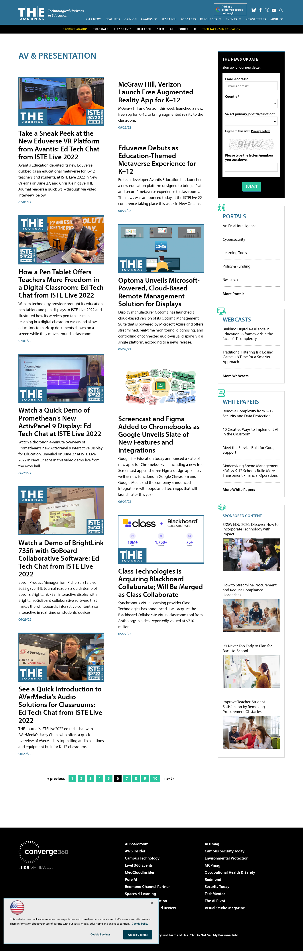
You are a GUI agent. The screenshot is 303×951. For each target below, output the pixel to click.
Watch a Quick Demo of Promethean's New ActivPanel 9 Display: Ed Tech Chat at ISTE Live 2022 (59, 421)
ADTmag (212, 843)
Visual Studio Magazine (225, 907)
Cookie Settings (100, 934)
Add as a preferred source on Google (232, 9)
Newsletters (256, 19)
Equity (183, 29)
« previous (56, 778)
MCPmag (212, 865)
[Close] (152, 903)
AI (171, 29)
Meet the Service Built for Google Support (250, 450)
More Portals (233, 293)
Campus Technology (142, 858)
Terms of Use (178, 935)
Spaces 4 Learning (140, 893)
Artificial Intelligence (239, 225)
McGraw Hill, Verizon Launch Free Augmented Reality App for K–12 (155, 91)
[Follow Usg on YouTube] (274, 10)
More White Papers (239, 489)
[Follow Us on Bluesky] (254, 10)
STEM (160, 29)
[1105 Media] (45, 892)
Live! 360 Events (139, 865)
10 (155, 778)
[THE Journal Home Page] (51, 13)
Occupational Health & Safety (230, 872)
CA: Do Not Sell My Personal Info (214, 935)
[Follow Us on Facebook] (260, 10)
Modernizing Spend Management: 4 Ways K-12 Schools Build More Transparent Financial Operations (251, 470)
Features (113, 19)
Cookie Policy (140, 923)
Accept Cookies (138, 934)
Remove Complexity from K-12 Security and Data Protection (248, 413)
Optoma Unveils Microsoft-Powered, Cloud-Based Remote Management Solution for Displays (159, 292)
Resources (208, 19)
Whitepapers (241, 401)
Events (231, 19)
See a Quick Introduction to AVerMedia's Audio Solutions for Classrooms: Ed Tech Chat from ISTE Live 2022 (60, 704)
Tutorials (100, 29)
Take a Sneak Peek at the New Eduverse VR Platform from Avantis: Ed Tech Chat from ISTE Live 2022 (59, 145)
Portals (234, 216)
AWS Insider (135, 851)
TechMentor (215, 893)
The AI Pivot (215, 900)
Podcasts (188, 19)
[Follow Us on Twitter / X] (267, 10)
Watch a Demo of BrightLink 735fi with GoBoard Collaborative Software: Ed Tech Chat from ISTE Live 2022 (61, 558)
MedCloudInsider (139, 872)
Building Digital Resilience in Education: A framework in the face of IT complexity (248, 333)
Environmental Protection (226, 858)
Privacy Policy (260, 131)
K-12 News (94, 19)
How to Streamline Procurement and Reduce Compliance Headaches (250, 590)
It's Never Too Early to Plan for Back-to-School (247, 648)
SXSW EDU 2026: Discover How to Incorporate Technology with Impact (251, 529)
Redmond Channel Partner (147, 886)
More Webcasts (236, 375)
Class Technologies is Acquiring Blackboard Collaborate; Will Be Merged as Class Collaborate (160, 582)
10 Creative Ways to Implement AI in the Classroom (250, 432)
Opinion (130, 19)
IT (195, 29)
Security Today (217, 886)
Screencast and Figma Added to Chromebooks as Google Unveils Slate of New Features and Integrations (159, 434)
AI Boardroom (136, 843)
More (274, 19)
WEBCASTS (237, 319)
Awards (147, 19)
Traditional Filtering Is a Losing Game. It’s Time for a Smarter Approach (248, 356)
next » (169, 778)
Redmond (213, 879)
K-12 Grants (123, 29)
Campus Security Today (224, 851)
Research (169, 19)
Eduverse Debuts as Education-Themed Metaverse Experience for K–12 (157, 159)
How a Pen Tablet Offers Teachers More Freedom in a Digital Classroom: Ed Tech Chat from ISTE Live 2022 (61, 283)
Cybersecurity (234, 239)
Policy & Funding (236, 266)
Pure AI (131, 879)
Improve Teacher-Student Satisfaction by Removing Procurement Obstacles (244, 706)
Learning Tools (235, 252)
